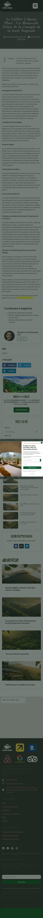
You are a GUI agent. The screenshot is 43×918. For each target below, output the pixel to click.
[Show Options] (40, 460)
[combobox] (32, 460)
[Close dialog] (41, 443)
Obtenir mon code (32, 467)
